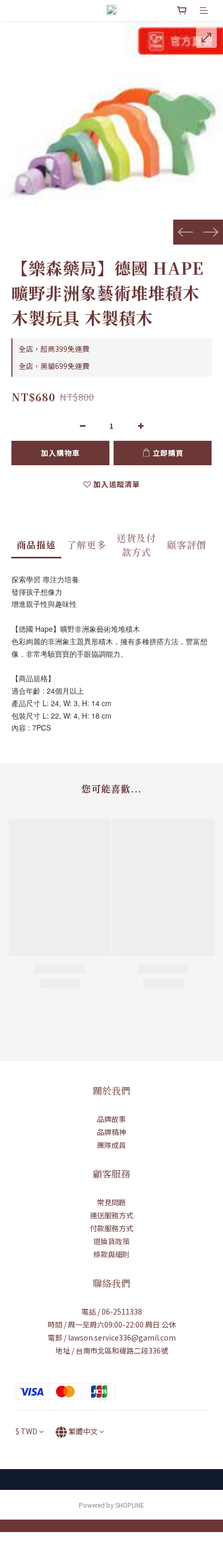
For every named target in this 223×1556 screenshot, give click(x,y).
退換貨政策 (111, 1241)
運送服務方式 (111, 1215)
